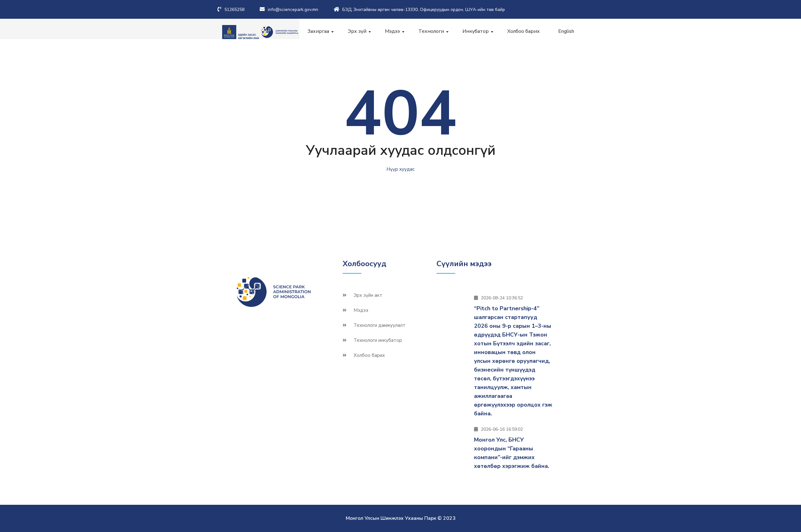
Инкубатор (475, 31)
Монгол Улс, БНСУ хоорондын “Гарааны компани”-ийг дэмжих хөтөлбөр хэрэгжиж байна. (511, 453)
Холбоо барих (523, 31)
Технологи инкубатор (378, 340)
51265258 (234, 10)
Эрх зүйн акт (368, 295)
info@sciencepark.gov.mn (293, 10)
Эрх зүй (357, 31)
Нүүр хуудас (400, 169)
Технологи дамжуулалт (380, 325)
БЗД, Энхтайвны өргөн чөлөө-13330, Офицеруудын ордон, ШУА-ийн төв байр (423, 10)
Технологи (431, 31)
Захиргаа (318, 31)
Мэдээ (392, 31)
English (566, 31)
